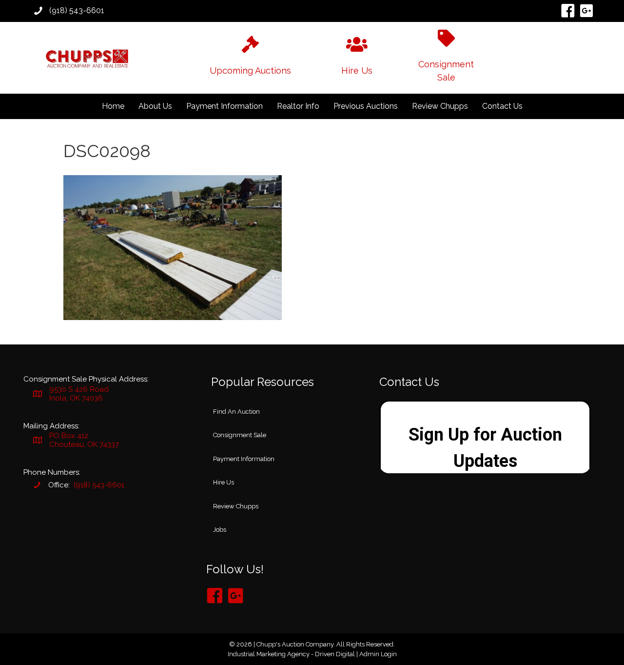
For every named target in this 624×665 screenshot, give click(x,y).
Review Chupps (440, 106)
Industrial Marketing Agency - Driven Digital (291, 654)
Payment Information (224, 106)
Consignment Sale (239, 435)
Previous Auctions (365, 106)
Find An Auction (236, 411)
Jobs (219, 529)
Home (113, 106)
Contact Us (502, 106)
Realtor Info (298, 106)
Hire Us (223, 482)
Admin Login (378, 654)
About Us (155, 106)
